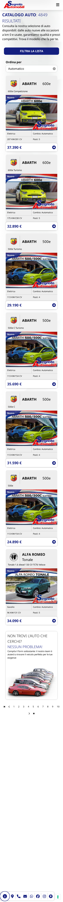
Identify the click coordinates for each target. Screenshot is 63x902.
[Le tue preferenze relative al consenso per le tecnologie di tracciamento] (58, 897)
